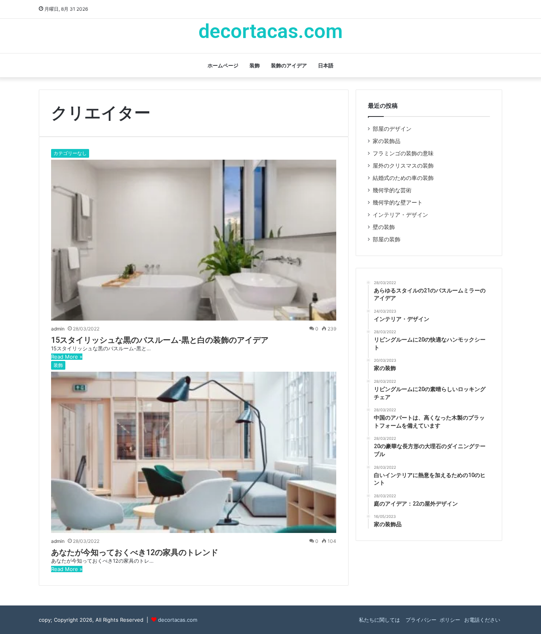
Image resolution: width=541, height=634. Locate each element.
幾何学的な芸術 (392, 190)
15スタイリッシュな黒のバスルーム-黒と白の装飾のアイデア (160, 340)
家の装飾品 (386, 141)
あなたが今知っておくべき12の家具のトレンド (134, 552)
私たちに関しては (379, 620)
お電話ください (482, 620)
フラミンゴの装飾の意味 (403, 153)
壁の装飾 (384, 227)
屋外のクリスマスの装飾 (403, 165)
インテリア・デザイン (400, 215)
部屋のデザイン (392, 129)
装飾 (255, 65)
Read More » (66, 356)
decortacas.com (177, 620)
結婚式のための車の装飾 (403, 178)
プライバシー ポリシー (432, 620)
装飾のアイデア (289, 65)
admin (58, 329)
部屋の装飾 (386, 239)
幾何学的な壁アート (398, 202)
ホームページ (223, 65)
